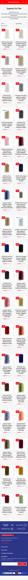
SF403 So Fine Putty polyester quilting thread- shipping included (21, 71)
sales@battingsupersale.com (11, 538)
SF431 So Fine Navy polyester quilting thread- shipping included (21, 178)
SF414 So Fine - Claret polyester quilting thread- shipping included (21, 454)
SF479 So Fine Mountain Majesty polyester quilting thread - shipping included (21, 370)
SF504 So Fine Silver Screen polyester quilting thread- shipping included (7, 71)
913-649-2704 (8, 540)
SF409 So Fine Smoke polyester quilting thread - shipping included (21, 125)
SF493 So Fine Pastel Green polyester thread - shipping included (21, 510)
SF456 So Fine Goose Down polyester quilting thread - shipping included (21, 205)
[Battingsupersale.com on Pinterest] (5, 543)
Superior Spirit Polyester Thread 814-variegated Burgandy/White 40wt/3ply (7, 313)
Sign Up (22, 563)
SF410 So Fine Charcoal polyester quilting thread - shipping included (7, 286)
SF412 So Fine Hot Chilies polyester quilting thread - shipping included (7, 341)
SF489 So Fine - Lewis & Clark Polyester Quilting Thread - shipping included (7, 482)
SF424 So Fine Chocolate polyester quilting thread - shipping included (7, 398)
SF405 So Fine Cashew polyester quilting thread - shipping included (7, 232)
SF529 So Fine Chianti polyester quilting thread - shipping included (7, 510)
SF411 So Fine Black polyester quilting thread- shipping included (21, 259)
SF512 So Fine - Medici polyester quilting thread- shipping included (7, 178)
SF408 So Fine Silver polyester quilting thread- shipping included (21, 98)
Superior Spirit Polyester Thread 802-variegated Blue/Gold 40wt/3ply (7, 454)
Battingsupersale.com (15, 570)
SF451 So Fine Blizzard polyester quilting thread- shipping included (7, 98)
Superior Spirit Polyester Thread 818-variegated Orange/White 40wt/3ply (21, 427)
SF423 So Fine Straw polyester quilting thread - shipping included (21, 312)
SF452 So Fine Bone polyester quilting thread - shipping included (7, 125)
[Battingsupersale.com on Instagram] (8, 543)
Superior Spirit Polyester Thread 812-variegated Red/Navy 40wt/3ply (21, 286)
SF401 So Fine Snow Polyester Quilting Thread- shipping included (7, 44)
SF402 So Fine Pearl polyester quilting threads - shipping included (21, 44)
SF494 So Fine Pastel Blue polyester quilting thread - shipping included (21, 232)
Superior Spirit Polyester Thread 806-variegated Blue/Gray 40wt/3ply (7, 205)
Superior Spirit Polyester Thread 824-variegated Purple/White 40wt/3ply (7, 427)
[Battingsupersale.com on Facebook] (2, 543)
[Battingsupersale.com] (14, 2)
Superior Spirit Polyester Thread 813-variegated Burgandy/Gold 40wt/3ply (21, 342)
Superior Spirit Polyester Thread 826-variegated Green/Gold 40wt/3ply (21, 398)
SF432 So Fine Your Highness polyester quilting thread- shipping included (7, 259)
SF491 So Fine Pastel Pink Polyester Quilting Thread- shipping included (7, 151)
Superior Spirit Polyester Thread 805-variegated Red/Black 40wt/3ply (21, 151)
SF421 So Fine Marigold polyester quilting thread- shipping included (21, 481)
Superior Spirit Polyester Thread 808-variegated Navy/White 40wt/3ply (7, 370)
